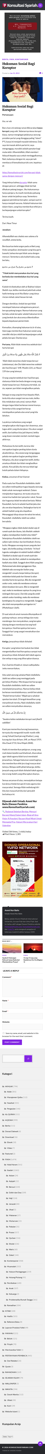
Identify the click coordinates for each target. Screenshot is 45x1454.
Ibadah (10, 1170)
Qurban (12, 1238)
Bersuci (12, 1187)
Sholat (11, 1244)
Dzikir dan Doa (15, 1192)
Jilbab (9, 1400)
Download (9, 1137)
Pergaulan (11, 1108)
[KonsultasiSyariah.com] (22, 5)
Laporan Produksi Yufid (14, 1327)
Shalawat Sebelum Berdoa (16, 811)
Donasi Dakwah (11, 1131)
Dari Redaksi (12, 1361)
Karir (9, 1406)
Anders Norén (15, 1450)
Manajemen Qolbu (15, 1097)
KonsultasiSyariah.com (31, 927)
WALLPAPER (10, 1383)
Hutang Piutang (15, 1277)
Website (6, 1022)
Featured (9, 1153)
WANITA (9, 1389)
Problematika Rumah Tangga (21, 1299)
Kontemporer (21, 59)
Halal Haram (12, 1164)
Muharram (13, 1221)
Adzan (11, 1175)
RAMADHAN (10, 1372)
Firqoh (10, 1344)
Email (5, 1011)
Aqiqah (12, 1181)
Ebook (9, 1142)
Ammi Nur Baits (12, 910)
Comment (7, 977)
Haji (10, 1198)
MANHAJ (9, 1333)
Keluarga (12, 1294)
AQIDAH (9, 1120)
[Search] (28, 1058)
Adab (9, 1091)
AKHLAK (9, 1086)
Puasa (11, 1232)
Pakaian (12, 1226)
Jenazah (12, 1204)
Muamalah (11, 1266)
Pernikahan (12, 1283)
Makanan (13, 1215)
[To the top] (40, 1443)
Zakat (11, 1255)
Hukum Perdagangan (17, 1272)
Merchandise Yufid (13, 1350)
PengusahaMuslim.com (13, 927)
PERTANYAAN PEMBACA (16, 1355)
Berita (5, 59)
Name (5, 1001)
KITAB (8, 1311)
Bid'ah (9, 1338)
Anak (11, 1288)
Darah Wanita (13, 1394)
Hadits (10, 1316)
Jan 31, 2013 (14, 73)
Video (9, 1148)
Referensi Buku (13, 1322)
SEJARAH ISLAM (12, 1378)
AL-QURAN (10, 1114)
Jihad (11, 1209)
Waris (11, 1249)
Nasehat (10, 1103)
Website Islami (11, 1411)
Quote (8, 1366)
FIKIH (11, 59)
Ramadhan (11, 1305)
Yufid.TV (11, 929)
